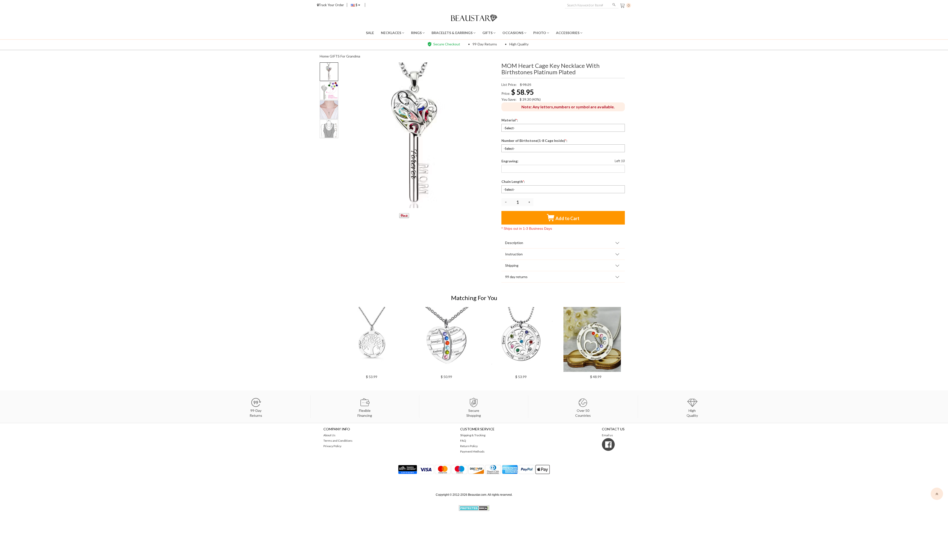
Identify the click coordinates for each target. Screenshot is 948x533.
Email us (607, 435)
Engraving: (510, 161)
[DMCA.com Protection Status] (474, 508)
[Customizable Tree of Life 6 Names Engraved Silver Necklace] (362, 339)
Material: (510, 120)
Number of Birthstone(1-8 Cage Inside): (534, 140)
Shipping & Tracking (472, 435)
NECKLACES (391, 33)
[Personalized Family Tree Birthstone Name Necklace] (511, 339)
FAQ (463, 440)
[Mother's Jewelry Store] (474, 17)
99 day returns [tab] (516, 277)
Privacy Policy (332, 446)
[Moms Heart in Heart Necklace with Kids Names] (586, 339)
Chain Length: (513, 181)
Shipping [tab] (511, 265)
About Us (329, 435)
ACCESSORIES (568, 33)
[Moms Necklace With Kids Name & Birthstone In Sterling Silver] (436, 339)
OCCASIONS (513, 33)
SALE (370, 33)
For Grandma (350, 56)
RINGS (416, 33)
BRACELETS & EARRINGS (452, 33)
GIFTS (487, 33)
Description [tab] (514, 243)
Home (324, 56)
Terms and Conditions (338, 440)
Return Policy (469, 446)
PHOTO (540, 33)
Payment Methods (472, 451)
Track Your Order (331, 5)
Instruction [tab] (514, 254)
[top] (937, 494)
